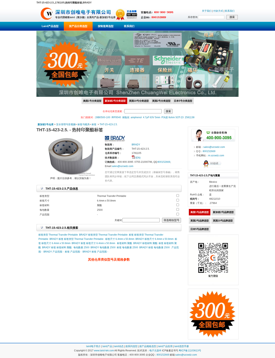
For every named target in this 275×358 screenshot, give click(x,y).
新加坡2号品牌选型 (223, 212)
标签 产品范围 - (73, 251)
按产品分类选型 (78, 26)
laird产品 (107, 346)
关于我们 (207, 10)
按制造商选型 (106, 26)
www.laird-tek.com (104, 350)
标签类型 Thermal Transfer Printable (58, 234)
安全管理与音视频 (65, 124)
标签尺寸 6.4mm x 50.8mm (119, 239)
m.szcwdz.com (216, 155)
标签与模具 (84, 124)
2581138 (189, 117)
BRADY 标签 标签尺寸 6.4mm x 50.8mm (93, 243)
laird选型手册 (181, 346)
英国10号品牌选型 (223, 220)
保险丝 (125, 117)
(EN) (138, 157)
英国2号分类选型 (161, 100)
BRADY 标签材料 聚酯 (145, 243)
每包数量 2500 (81, 247)
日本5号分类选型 (183, 100)
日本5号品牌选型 (199, 229)
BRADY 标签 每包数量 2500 (154, 247)
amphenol (136, 117)
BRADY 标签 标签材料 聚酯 (57, 247)
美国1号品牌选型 (199, 212)
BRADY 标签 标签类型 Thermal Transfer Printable (76, 239)
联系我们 (230, 10)
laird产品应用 (165, 346)
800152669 (164, 162)
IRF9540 (116, 117)
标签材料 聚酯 (124, 243)
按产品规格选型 (147, 346)
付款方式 (218, 10)
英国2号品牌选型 (199, 220)
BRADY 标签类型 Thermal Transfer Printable (103, 234)
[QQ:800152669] (213, 167)
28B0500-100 (102, 117)
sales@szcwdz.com (122, 166)
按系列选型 (131, 346)
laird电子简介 (93, 346)
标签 (94, 124)
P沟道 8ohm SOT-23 (172, 117)
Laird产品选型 (50, 26)
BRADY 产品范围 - (53, 251)
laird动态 (119, 346)
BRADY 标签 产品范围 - (95, 251)
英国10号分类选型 (139, 100)
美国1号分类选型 (92, 100)
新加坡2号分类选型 (115, 100)
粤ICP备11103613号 (190, 350)
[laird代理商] (47, 21)
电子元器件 (155, 350)
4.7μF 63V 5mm (151, 117)
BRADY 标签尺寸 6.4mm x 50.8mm (154, 239)
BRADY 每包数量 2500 (103, 247)
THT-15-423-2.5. (109, 124)
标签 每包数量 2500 (127, 247)
